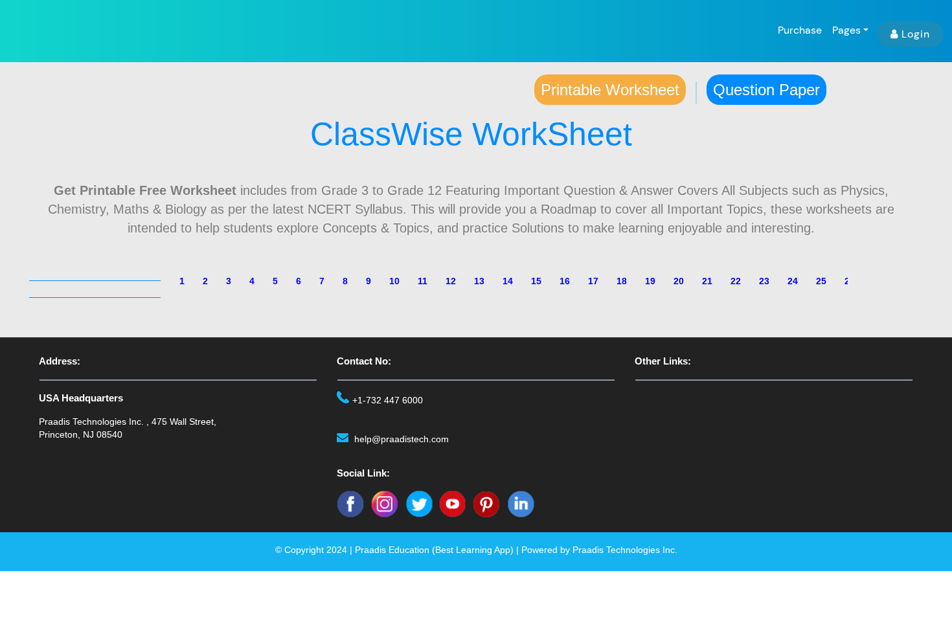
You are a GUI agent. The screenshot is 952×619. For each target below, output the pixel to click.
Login (915, 34)
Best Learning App (472, 550)
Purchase (800, 30)
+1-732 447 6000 (387, 400)
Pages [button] (846, 30)
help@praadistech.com (401, 439)
